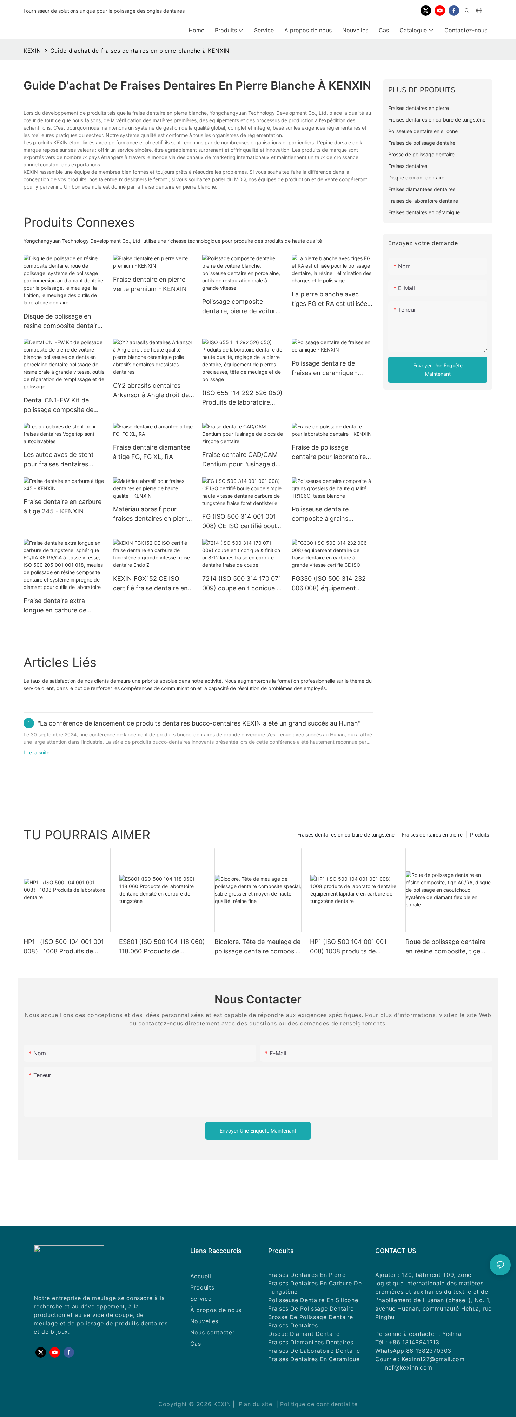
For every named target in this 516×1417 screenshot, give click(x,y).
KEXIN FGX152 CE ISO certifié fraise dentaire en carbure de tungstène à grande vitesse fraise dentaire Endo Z (150, 584)
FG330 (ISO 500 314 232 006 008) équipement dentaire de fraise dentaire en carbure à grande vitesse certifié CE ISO (331, 584)
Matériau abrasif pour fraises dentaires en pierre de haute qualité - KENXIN (152, 514)
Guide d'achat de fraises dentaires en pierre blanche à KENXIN (140, 50)
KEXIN (32, 50)
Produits (479, 835)
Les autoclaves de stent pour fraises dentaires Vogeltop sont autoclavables (59, 460)
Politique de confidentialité (319, 1404)
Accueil (200, 1276)
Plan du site (255, 1404)
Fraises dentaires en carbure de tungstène (346, 835)
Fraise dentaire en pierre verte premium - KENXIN (150, 284)
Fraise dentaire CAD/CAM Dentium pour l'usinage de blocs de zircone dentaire (240, 460)
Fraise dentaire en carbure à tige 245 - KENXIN (62, 506)
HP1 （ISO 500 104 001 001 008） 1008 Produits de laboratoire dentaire (64, 947)
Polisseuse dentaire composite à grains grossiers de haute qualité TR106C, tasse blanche (330, 514)
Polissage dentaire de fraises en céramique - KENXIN (325, 369)
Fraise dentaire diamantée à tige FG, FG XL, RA (151, 452)
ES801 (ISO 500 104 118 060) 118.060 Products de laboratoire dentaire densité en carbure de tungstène (162, 947)
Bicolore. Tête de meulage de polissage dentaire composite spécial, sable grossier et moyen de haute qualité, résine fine (258, 947)
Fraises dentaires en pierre (432, 835)
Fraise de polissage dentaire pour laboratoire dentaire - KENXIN (329, 452)
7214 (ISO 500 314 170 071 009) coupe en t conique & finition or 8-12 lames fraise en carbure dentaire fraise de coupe (242, 584)
